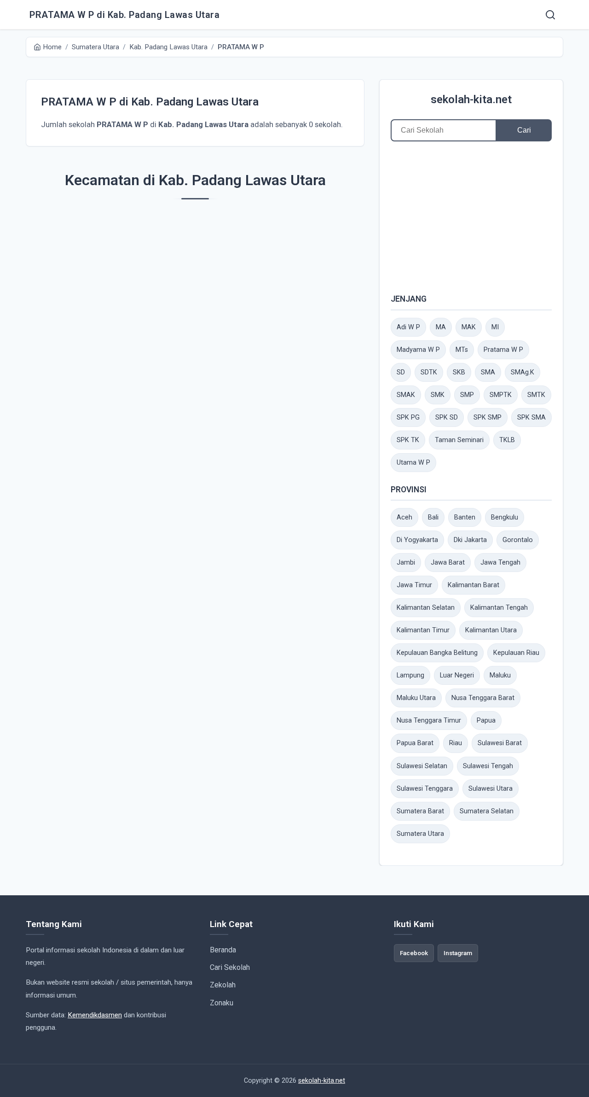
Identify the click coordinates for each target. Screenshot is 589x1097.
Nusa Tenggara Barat (482, 698)
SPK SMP (488, 417)
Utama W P (413, 463)
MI (495, 327)
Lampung (410, 675)
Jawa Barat (448, 562)
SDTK (429, 372)
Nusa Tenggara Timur (429, 720)
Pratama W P (503, 350)
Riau (455, 743)
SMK (438, 395)
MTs (462, 350)
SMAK (406, 395)
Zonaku (221, 1002)
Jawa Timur (414, 585)
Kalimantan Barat (473, 585)
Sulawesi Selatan (422, 766)
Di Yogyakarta (417, 540)
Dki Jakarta (470, 540)
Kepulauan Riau (516, 653)
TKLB (507, 440)
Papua (486, 720)
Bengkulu (504, 517)
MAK (469, 327)
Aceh (404, 517)
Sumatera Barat (420, 811)
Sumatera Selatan (487, 811)
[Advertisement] (471, 216)
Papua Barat (415, 743)
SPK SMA (531, 417)
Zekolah (223, 984)
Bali (433, 517)
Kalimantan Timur (423, 630)
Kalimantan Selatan (426, 608)
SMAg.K (522, 372)
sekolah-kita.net (471, 99)
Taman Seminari (459, 440)
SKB (459, 372)
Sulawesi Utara (490, 789)
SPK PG (408, 417)
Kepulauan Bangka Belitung (437, 653)
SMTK (536, 395)
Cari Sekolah (230, 967)
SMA (488, 372)
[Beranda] (550, 15)
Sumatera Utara (420, 834)
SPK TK (408, 440)
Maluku (500, 675)
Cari (524, 130)
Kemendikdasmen (95, 1015)
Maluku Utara (416, 698)
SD (401, 372)
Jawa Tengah (500, 562)
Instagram (458, 953)
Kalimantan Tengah (499, 608)
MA (441, 327)
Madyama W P (418, 350)
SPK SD (446, 417)
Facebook (414, 953)
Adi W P (408, 327)
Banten (464, 517)
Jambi (406, 562)
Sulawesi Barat (500, 743)
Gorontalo (517, 540)
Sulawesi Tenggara (425, 789)
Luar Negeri (457, 675)
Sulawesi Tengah (488, 766)
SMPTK (501, 395)
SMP (467, 395)
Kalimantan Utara (491, 630)
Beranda (223, 949)
